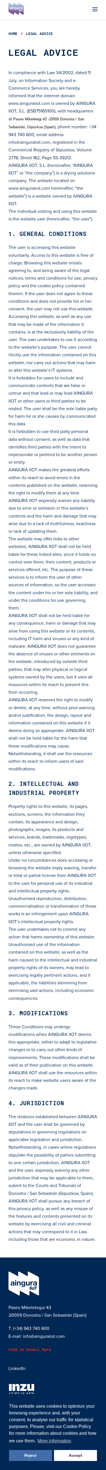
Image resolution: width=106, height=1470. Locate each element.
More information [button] (54, 1440)
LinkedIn (16, 1368)
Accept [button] (75, 1455)
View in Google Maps (29, 1349)
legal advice (39, 33)
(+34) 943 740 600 (31, 1328)
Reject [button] (30, 1455)
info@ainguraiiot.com (29, 142)
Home (13, 33)
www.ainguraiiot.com (29, 103)
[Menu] (95, 10)
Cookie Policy (77, 1426)
